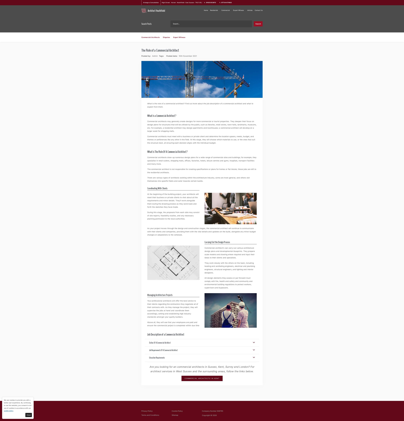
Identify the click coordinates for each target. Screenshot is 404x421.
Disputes (166, 37)
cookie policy (8, 411)
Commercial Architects (150, 37)
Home (206, 10)
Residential (214, 10)
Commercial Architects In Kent (202, 378)
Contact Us (259, 10)
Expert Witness (238, 10)
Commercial (225, 10)
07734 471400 (226, 2)
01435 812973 (211, 2)
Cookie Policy (177, 411)
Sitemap (175, 415)
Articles (250, 10)
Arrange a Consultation (151, 2)
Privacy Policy (147, 411)
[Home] (143, 10)
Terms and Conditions (150, 415)
